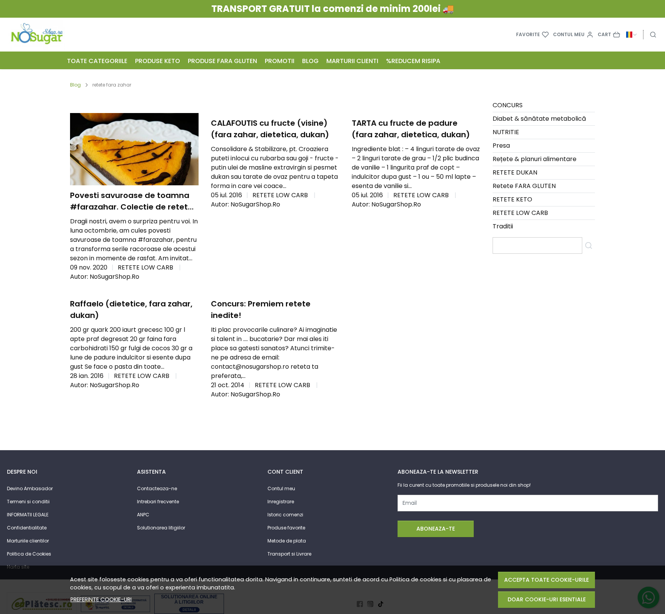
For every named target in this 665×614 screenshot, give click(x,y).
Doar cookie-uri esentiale (547, 599)
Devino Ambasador (30, 488)
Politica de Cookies (29, 554)
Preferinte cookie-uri (101, 599)
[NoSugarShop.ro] (66, 35)
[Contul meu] (573, 34)
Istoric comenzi (285, 514)
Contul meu (281, 488)
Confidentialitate (27, 527)
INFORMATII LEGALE (27, 514)
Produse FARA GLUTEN (222, 61)
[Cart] (609, 34)
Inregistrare (280, 501)
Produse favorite (286, 527)
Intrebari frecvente (158, 501)
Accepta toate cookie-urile (546, 580)
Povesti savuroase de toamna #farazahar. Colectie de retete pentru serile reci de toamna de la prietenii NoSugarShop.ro (132, 201)
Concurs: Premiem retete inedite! (261, 309)
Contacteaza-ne (157, 488)
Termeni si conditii (28, 501)
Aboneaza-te (435, 528)
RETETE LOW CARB (145, 267)
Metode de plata (286, 540)
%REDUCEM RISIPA (413, 61)
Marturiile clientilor (28, 540)
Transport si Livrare (289, 554)
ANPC (143, 514)
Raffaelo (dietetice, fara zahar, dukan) (131, 309)
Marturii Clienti (352, 61)
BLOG (310, 61)
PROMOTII (279, 61)
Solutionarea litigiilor (161, 527)
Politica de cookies (415, 579)
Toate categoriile (97, 61)
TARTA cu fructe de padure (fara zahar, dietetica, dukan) (411, 129)
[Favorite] (532, 34)
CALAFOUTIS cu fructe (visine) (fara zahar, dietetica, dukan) (270, 129)
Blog (75, 85)
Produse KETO (157, 61)
